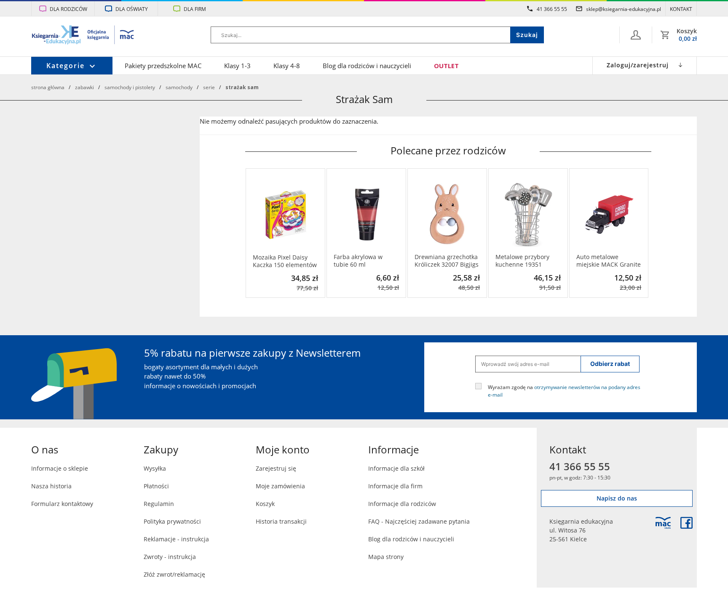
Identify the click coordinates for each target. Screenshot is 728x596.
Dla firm (195, 8)
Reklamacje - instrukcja (176, 539)
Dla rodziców (68, 8)
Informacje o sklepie (59, 468)
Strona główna (47, 87)
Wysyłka (155, 468)
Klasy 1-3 (237, 65)
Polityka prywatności (172, 521)
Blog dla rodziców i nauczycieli (367, 65)
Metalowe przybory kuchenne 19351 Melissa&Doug (522, 260)
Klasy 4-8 (286, 65)
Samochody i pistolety (129, 87)
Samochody (179, 87)
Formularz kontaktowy (62, 504)
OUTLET (446, 65)
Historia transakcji (281, 521)
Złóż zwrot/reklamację (174, 574)
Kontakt (681, 8)
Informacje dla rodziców (402, 504)
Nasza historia (51, 486)
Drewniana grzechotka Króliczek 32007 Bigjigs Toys (447, 260)
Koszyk (265, 504)
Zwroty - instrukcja (170, 557)
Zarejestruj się (276, 468)
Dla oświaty (131, 8)
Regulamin (159, 504)
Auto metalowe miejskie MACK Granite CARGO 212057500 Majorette (608, 260)
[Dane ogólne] (636, 35)
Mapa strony (386, 557)
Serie (209, 87)
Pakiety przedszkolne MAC (163, 65)
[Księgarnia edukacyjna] (663, 523)
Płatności (156, 486)
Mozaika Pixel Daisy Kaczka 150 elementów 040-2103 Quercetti (285, 261)
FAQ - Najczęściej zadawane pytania (419, 521)
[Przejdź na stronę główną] (83, 35)
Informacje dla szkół (396, 468)
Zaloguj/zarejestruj (638, 65)
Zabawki (84, 87)
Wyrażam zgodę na (564, 390)
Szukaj (527, 34)
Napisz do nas (617, 498)
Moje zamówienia (280, 486)
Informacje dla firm (395, 486)
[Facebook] (686, 523)
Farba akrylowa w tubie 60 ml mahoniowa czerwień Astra (363, 260)
